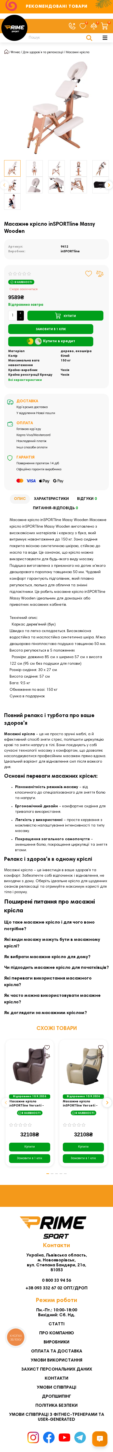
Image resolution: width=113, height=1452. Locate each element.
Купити (29, 1146)
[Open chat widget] (100, 1439)
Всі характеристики (25, 380)
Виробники (56, 1342)
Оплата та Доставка (56, 1351)
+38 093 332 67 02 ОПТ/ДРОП (56, 1288)
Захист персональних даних (56, 1369)
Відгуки (87, 499)
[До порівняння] (99, 273)
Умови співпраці (56, 1387)
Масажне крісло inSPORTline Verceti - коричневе (26, 1104)
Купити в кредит (59, 341)
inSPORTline (70, 251)
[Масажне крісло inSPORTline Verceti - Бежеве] (83, 1066)
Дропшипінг (56, 1396)
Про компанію (56, 1333)
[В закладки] (88, 274)
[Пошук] (89, 37)
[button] (4, 185)
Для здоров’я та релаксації (43, 52)
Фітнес (15, 52)
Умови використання (56, 1360)
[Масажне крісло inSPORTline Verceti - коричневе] (29, 1066)
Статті (56, 1324)
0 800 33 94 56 (56, 1280)
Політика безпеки (56, 1405)
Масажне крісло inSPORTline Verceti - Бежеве (80, 1104)
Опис (20, 499)
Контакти (56, 1378)
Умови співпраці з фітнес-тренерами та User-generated (56, 1417)
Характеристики (51, 499)
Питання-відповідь (55, 508)
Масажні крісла (77, 52)
